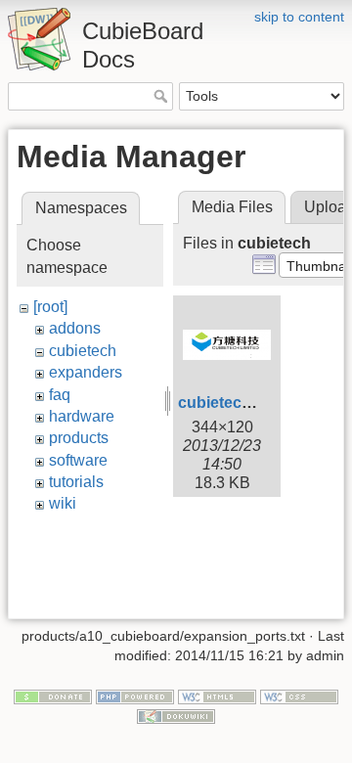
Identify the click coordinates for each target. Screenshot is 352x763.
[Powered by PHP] (135, 696)
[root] (50, 306)
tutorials (76, 481)
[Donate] (53, 696)
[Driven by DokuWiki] (176, 715)
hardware (81, 416)
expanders (85, 372)
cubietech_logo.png (252, 402)
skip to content (299, 16)
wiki (62, 503)
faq (59, 394)
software (78, 460)
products (79, 437)
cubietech (82, 350)
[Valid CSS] (299, 696)
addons (75, 328)
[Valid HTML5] (217, 696)
